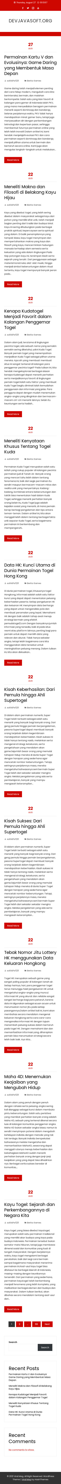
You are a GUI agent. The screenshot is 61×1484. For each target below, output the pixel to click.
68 (36, 1324)
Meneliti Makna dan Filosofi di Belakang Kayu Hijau (30, 192)
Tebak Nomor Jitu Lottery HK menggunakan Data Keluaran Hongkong (30, 957)
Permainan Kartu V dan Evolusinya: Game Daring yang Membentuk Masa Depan (30, 65)
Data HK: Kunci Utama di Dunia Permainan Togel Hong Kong (29, 570)
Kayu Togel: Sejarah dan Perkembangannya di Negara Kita (29, 1209)
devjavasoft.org (30, 21)
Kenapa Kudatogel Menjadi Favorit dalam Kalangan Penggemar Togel (27, 319)
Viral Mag (26, 1479)
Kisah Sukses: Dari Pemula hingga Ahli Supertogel (24, 826)
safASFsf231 (13, 80)
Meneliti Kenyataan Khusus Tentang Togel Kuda (27, 446)
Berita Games (34, 80)
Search (13, 1342)
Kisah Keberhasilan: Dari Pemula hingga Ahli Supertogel (29, 694)
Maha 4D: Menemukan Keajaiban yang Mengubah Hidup (27, 1082)
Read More (13, 160)
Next (47, 1324)
